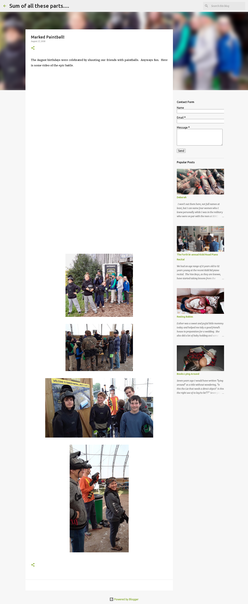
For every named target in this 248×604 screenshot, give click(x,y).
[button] (33, 48)
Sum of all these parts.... (39, 6)
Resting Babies (185, 316)
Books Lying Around (188, 374)
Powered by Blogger (126, 599)
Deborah (181, 197)
